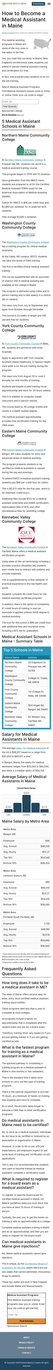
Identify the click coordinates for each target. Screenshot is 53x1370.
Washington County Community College (28, 242)
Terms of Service (26, 1348)
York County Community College (22, 343)
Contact (26, 1353)
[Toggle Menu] (49, 4)
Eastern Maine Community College (25, 450)
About (26, 1337)
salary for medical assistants (31, 748)
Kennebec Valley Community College (26, 547)
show (20, 115)
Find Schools (38, 4)
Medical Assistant (8, 33)
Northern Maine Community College (24, 160)
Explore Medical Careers (30, 1363)
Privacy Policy (26, 1342)
